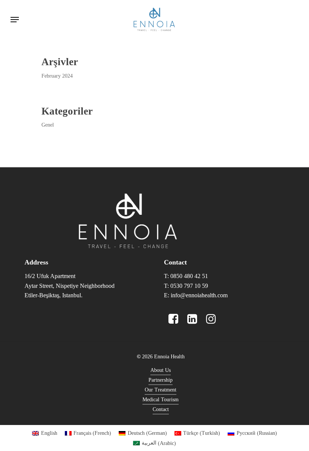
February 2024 (57, 76)
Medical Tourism (160, 399)
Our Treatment (160, 390)
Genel (47, 125)
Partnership (160, 380)
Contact (161, 409)
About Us (160, 370)
